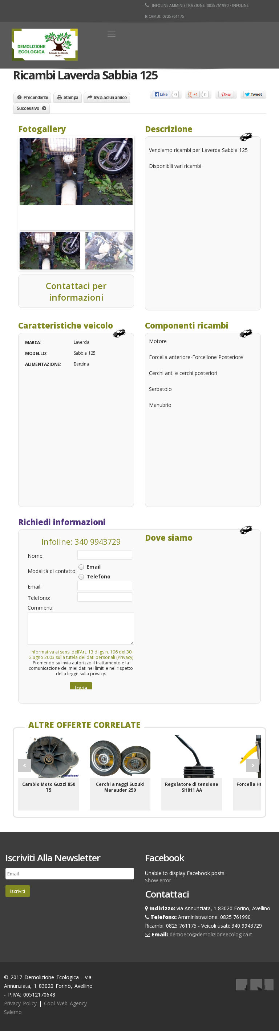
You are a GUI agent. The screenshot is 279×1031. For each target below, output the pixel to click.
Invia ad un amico (110, 97)
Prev (24, 765)
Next (252, 765)
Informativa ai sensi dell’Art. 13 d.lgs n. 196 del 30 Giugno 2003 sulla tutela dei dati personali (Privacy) (80, 654)
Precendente (36, 97)
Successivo (28, 108)
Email (93, 566)
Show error (158, 880)
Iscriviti (17, 891)
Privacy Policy (20, 1003)
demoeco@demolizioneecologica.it (211, 934)
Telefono (98, 576)
